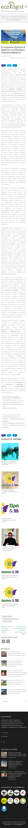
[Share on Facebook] (3, 65)
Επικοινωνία (4, 736)
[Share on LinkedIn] (14, 65)
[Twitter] (4, 742)
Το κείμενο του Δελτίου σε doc (13, 402)
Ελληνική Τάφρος (7, 616)
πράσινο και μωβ (7, 621)
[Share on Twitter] (9, 65)
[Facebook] (1, 742)
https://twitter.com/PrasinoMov (15, 423)
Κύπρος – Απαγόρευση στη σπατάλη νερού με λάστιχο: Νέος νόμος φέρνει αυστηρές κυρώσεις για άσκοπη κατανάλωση (17, 774)
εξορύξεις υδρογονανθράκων (10, 619)
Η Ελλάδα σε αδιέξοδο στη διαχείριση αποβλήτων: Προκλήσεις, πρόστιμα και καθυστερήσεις (15, 764)
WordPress (20, 824)
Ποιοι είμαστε (5, 732)
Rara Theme (8, 824)
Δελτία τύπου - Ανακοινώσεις (19, 57)
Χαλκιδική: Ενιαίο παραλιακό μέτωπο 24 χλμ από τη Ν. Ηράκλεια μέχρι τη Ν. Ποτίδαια (20, 630)
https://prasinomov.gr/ (13, 417)
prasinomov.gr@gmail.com (13, 414)
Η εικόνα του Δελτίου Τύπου (9, 408)
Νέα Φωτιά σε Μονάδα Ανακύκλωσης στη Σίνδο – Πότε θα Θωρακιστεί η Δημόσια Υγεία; (17, 754)
